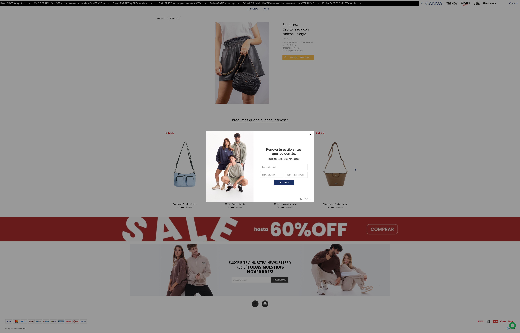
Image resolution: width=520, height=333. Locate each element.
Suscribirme (283, 182)
